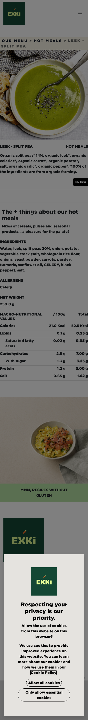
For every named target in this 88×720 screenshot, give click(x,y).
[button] (44, 683)
